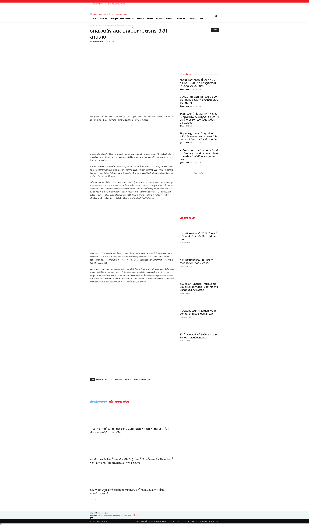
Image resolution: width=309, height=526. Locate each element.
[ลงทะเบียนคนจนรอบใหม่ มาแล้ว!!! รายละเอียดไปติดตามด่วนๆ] (199, 253)
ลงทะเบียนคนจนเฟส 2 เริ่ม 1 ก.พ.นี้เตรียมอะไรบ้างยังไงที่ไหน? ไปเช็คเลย (198, 236)
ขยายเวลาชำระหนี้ (101, 379)
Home (94, 18)
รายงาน (150, 18)
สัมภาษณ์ (169, 18)
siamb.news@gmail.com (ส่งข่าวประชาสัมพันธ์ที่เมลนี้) (118, 515)
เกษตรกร (143, 379)
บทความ (159, 18)
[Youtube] (92, 518)
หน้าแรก (92, 25)
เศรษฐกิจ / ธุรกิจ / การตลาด (122, 18)
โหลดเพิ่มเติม (198, 173)
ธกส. (111, 379)
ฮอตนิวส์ (103, 18)
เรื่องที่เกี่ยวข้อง (98, 402)
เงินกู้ (149, 379)
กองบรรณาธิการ (98, 42)
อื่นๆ (201, 18)
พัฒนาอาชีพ (118, 379)
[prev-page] (91, 499)
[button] (216, 16)
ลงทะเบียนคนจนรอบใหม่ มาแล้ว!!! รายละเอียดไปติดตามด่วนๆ (197, 261)
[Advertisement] (172, 8)
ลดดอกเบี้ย (128, 379)
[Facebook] (92, 47)
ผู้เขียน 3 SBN (184, 89)
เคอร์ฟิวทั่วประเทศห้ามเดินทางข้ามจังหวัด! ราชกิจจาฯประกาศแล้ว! (198, 312)
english (192, 18)
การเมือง (140, 18)
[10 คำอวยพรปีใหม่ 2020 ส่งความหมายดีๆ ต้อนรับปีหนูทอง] (199, 327)
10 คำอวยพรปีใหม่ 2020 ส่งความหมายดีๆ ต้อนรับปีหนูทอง (198, 336)
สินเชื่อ (136, 379)
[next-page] (95, 499)
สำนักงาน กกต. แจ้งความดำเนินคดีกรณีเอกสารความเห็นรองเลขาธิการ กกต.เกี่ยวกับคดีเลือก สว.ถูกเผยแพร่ (199, 155)
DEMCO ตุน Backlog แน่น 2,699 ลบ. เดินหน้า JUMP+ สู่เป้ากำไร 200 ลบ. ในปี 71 (199, 100)
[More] (103, 47)
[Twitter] (98, 47)
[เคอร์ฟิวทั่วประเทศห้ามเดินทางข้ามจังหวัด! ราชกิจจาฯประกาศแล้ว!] (199, 303)
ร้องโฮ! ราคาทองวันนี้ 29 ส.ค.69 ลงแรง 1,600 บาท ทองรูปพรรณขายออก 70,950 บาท (198, 83)
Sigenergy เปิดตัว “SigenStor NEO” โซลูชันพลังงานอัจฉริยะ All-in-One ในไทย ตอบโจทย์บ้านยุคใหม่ (199, 137)
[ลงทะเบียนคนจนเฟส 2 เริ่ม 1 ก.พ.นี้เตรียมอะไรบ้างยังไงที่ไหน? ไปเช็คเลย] (199, 226)
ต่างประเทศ (180, 18)
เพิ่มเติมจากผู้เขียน (119, 402)
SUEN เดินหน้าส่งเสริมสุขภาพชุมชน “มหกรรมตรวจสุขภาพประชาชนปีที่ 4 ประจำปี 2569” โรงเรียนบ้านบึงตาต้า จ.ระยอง (199, 118)
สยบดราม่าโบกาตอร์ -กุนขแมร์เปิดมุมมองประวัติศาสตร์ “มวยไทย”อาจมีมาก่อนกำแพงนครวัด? (199, 287)
